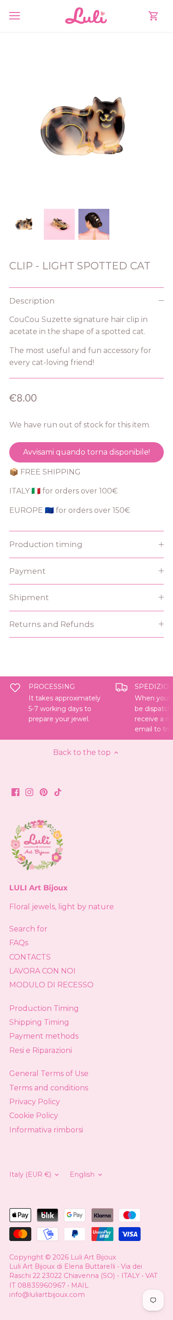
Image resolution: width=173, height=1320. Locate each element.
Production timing (46, 544)
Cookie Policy (33, 1115)
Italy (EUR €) (30, 1175)
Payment (27, 571)
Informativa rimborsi (46, 1129)
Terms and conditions (48, 1087)
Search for (28, 929)
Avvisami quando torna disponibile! (86, 452)
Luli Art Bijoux (93, 1257)
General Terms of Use (49, 1073)
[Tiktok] (58, 791)
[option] (24, 224)
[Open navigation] (14, 15)
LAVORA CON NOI (42, 971)
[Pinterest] (44, 791)
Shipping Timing (39, 1022)
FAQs (18, 942)
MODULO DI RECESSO (51, 984)
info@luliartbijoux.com (47, 1294)
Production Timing (44, 1008)
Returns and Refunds (51, 624)
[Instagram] (29, 791)
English (82, 1175)
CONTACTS (30, 957)
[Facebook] (15, 791)
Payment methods (43, 1036)
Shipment (29, 597)
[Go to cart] (153, 16)
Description (32, 300)
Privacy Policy (34, 1101)
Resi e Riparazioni (40, 1050)
